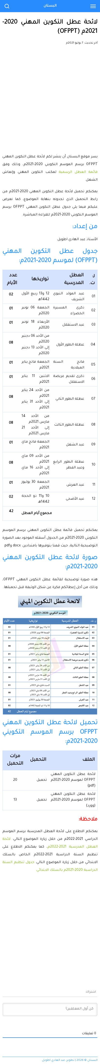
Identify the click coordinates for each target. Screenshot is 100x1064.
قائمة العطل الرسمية (78, 172)
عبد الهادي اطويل (53, 1060)
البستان (50, 6)
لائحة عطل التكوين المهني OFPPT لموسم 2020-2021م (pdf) (73, 780)
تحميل (42, 780)
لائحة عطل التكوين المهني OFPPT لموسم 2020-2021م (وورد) (73, 800)
